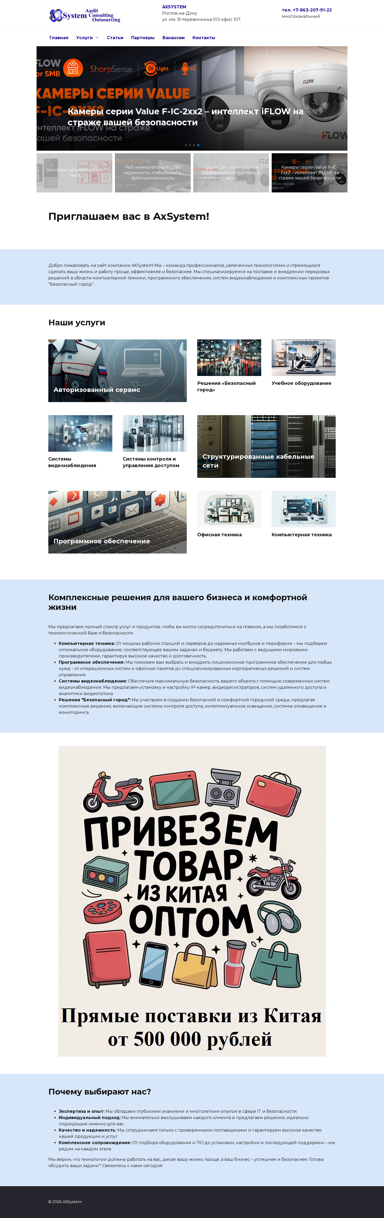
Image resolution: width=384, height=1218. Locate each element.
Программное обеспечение (102, 541)
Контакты (204, 37)
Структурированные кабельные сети (258, 461)
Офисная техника (219, 534)
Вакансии (173, 37)
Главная (59, 37)
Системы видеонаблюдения (72, 462)
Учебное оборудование (301, 383)
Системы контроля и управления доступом (151, 462)
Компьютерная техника (302, 534)
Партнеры (143, 37)
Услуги (84, 37)
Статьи (115, 37)
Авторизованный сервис (97, 389)
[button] (186, 145)
